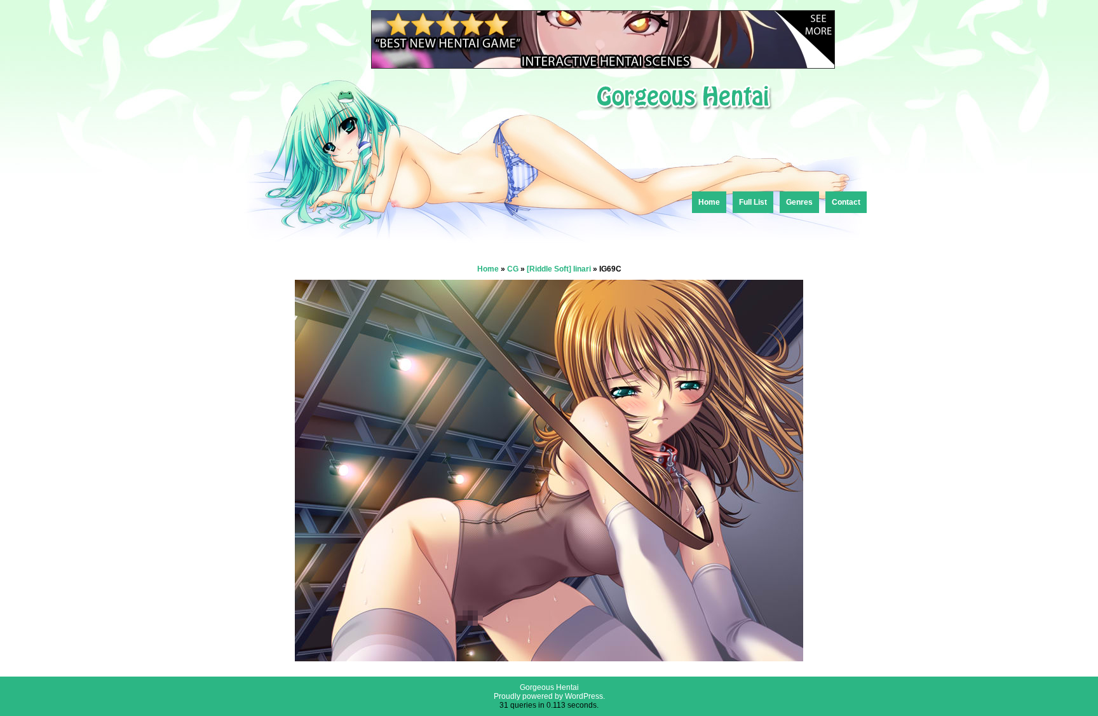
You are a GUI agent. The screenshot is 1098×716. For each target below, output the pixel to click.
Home (709, 202)
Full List (753, 202)
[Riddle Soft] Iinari (559, 269)
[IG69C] (549, 657)
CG (512, 269)
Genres (799, 202)
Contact (846, 202)
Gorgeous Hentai (549, 687)
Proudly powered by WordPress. (549, 696)
